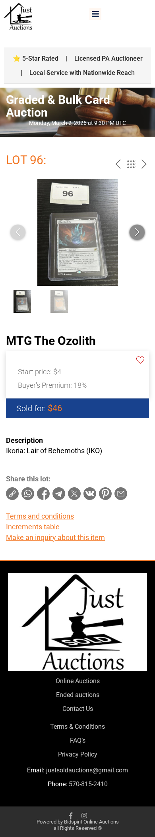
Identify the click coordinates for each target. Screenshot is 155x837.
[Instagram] (84, 815)
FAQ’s (77, 740)
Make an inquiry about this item (55, 537)
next (144, 164)
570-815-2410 (88, 784)
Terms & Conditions (77, 726)
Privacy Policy (77, 754)
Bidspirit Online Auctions (91, 822)
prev (118, 164)
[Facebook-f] (71, 815)
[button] (95, 14)
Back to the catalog (131, 164)
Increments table (33, 527)
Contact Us (77, 709)
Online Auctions (78, 681)
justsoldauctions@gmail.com (87, 770)
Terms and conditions (40, 516)
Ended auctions (77, 695)
